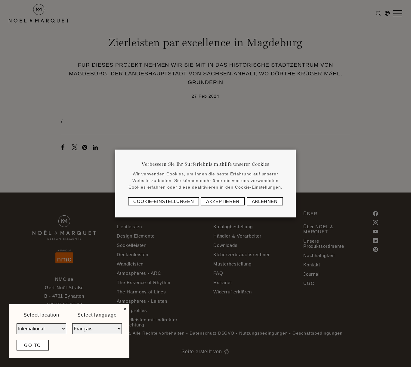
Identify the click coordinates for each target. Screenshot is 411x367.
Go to (32, 345)
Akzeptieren (222, 201)
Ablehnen (265, 201)
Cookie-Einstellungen (163, 201)
